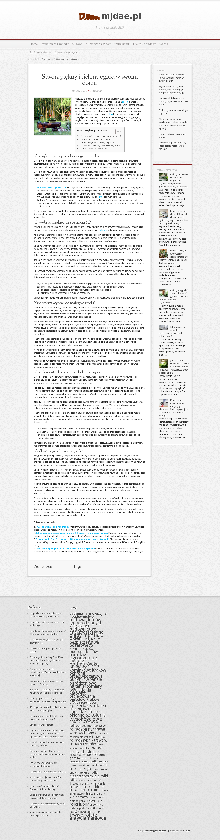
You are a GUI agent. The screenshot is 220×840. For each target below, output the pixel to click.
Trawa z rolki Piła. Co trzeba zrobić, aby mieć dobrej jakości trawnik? (72, 539)
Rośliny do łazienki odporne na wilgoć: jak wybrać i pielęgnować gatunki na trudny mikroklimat (173, 180)
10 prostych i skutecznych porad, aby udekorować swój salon (173, 101)
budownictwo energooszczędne (86, 630)
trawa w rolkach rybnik (87, 738)
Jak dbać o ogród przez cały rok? (93, 149)
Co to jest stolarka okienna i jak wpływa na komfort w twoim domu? (172, 77)
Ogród (164, 44)
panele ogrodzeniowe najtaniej (86, 683)
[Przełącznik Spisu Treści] (117, 132)
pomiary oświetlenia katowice (86, 690)
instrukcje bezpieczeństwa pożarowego (85, 642)
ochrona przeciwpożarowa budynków (86, 676)
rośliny (109, 114)
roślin (125, 102)
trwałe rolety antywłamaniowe (88, 816)
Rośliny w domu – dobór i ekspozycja (54, 53)
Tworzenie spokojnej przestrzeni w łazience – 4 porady (65, 548)
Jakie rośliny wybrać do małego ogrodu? (96, 142)
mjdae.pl (97, 91)
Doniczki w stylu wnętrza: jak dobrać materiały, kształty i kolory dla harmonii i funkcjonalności (173, 256)
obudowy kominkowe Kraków (88, 669)
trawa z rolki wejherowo (88, 795)
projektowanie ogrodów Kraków (84, 698)
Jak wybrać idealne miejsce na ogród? (95, 139)
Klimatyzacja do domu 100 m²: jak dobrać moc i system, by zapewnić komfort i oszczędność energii (173, 217)
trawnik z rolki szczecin (90, 812)
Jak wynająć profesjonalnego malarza (48, 772)
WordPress (186, 831)
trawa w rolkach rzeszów (88, 742)
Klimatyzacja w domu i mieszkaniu (108, 44)
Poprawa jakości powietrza (51, 187)
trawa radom (78, 722)
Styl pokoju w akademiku (41, 725)
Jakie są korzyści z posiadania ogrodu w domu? (100, 136)
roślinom (102, 230)
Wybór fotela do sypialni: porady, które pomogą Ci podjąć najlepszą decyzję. (171, 89)
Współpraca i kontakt (55, 44)
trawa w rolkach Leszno (84, 723)
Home (34, 44)
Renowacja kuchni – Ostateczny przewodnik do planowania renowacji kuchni (47, 754)
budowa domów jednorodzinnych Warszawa (86, 622)
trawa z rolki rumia (85, 790)
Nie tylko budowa (144, 44)
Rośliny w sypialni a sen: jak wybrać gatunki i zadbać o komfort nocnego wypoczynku (173, 296)
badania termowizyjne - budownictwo (88, 615)
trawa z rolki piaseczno (84, 774)
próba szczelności (83, 702)
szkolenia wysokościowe (88, 717)
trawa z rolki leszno (93, 761)
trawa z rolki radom (87, 786)
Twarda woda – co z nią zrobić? (52, 527)
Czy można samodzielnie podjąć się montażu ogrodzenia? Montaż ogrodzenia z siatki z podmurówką (47, 733)
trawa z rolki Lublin (82, 765)
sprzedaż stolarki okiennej (86, 713)
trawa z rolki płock (87, 783)
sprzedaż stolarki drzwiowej (88, 707)
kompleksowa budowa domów (84, 650)
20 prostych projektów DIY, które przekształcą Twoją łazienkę (172, 145)
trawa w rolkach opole (87, 731)
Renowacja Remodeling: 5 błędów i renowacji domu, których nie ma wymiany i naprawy (46, 660)
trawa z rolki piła (89, 778)
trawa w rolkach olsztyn (88, 727)
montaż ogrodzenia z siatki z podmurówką (84, 659)
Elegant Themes (158, 831)
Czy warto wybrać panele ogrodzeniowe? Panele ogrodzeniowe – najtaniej (47, 672)
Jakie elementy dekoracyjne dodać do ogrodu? (99, 146)
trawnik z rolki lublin (86, 802)
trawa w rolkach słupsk (86, 750)
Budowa (77, 44)
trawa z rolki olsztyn (88, 767)
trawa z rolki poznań (88, 780)
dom (99, 197)
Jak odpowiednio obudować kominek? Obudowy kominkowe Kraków (72, 533)
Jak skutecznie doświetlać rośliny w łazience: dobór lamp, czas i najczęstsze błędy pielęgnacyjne (174, 366)
